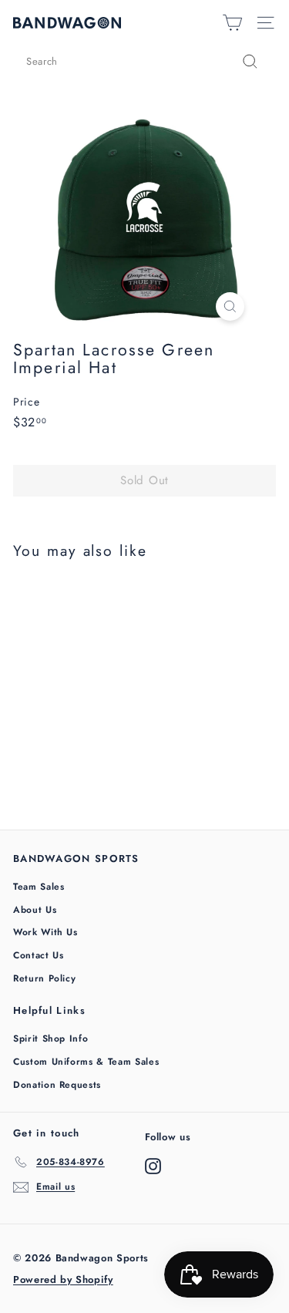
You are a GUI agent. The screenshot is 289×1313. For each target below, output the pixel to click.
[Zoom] (230, 306)
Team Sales (39, 887)
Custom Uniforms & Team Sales (86, 1062)
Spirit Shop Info (50, 1038)
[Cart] (232, 22)
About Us (34, 910)
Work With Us (45, 932)
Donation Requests (57, 1085)
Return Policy (44, 978)
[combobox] (144, 61)
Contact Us (38, 955)
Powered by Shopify (63, 1279)
